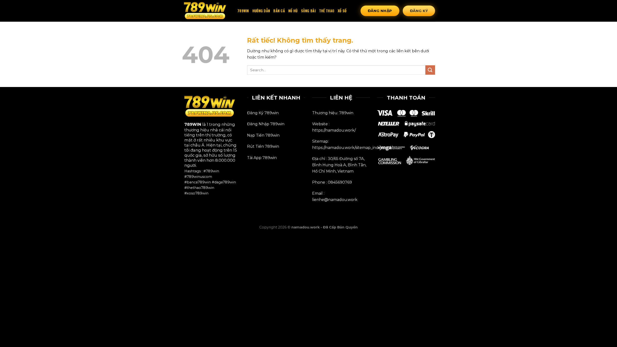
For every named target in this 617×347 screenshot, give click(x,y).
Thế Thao (326, 10)
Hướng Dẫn (261, 10)
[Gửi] (430, 70)
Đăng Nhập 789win (265, 124)
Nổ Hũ (292, 10)
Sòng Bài (308, 10)
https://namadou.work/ (334, 130)
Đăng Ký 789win (263, 113)
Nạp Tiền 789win (263, 135)
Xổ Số (342, 10)
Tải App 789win (262, 157)
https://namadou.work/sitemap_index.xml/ (352, 147)
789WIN (192, 124)
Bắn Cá (279, 10)
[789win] (206, 11)
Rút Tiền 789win (263, 146)
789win (243, 10)
